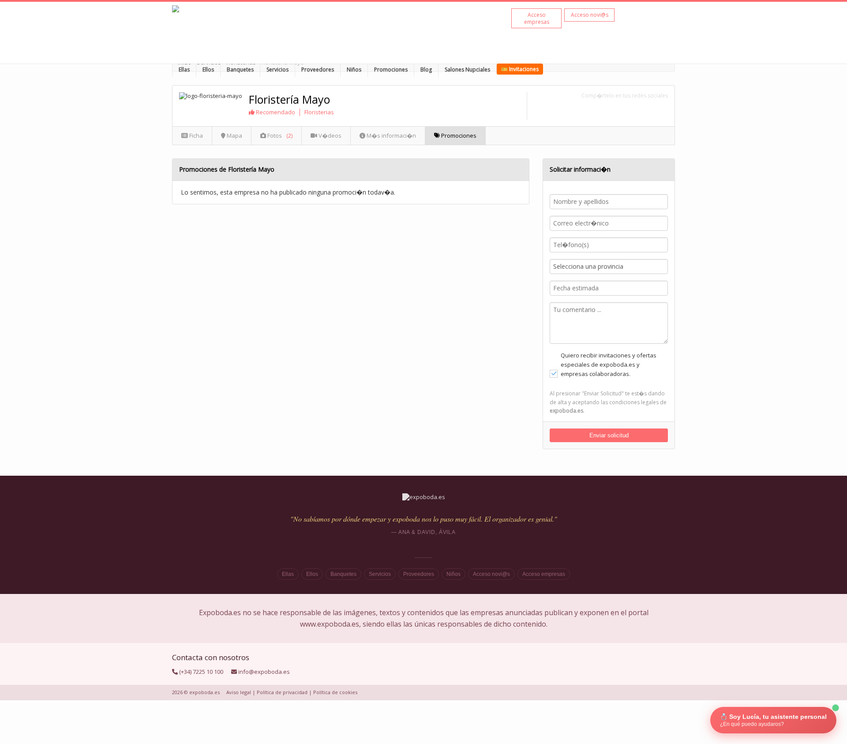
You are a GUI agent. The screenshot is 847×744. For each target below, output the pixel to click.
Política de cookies (335, 692)
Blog (426, 69)
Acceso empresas (543, 574)
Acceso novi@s (491, 574)
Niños (354, 69)
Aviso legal (238, 692)
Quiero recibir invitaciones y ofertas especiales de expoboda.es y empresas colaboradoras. (608, 364)
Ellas (184, 69)
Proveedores (317, 69)
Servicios (277, 69)
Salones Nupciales (467, 69)
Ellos (208, 69)
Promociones (391, 69)
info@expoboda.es (264, 672)
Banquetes (240, 69)
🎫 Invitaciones (520, 69)
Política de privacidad (282, 692)
